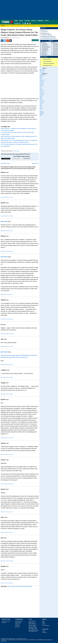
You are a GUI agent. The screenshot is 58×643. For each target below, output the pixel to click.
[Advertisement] (29, 10)
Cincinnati (41, 81)
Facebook (44, 632)
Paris (41, 104)
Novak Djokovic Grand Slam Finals (48, 36)
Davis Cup (41, 85)
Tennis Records (44, 31)
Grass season (42, 93)
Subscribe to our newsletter (48, 63)
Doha (41, 86)
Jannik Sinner (44, 43)
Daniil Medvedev (45, 49)
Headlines (4, 622)
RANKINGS (40, 20)
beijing (41, 77)
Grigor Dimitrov (19, 25)
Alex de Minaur (45, 50)
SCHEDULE (17, 23)
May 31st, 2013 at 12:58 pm (7, 560)
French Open (16, 150)
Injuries (41, 96)
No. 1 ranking (42, 101)
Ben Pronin (4, 221)
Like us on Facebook (47, 61)
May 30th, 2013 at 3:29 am (7, 216)
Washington (42, 112)
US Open (41, 111)
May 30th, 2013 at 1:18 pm (7, 346)
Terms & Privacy (45, 625)
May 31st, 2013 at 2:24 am (7, 511)
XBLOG (21, 20)
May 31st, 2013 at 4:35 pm (7, 582)
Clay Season (42, 82)
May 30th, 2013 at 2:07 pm (7, 377)
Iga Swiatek (55, 52)
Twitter (43, 631)
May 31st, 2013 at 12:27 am (7, 437)
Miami (41, 99)
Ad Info (43, 623)
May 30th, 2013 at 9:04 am (7, 294)
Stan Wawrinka (27, 25)
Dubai (41, 88)
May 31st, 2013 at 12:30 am (7, 454)
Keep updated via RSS (47, 65)
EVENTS (33, 20)
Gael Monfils (12, 25)
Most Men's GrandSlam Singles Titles (33, 628)
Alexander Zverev (45, 45)
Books (41, 78)
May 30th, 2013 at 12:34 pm (7, 333)
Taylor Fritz (44, 52)
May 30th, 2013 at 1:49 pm (7, 364)
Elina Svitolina (34, 25)
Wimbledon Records (45, 33)
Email (43, 622)
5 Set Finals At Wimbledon (46, 34)
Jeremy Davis (42, 70)
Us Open (7, 25)
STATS (47, 20)
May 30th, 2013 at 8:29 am (7, 251)
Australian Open (42, 74)
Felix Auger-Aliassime (46, 47)
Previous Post (6, 163)
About (43, 621)
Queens (41, 105)
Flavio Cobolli (44, 53)
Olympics (41, 103)
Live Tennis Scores (6, 621)
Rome (41, 107)
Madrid (41, 97)
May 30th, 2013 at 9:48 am (7, 319)
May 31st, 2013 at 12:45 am (7, 483)
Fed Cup (41, 89)
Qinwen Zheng (41, 25)
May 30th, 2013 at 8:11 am (7, 230)
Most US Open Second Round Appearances (19, 586)
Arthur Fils (47, 25)
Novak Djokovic (45, 48)
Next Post (35, 163)
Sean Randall (42, 69)
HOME (16, 20)
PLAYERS (27, 20)
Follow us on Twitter (47, 59)
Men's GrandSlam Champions (32, 623)
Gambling (41, 92)
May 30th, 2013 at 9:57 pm (7, 394)
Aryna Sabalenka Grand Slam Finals (48, 38)
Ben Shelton (44, 54)
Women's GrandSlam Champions (32, 625)
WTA (40, 115)
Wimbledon (41, 114)
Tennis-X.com (14, 638)
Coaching (41, 84)
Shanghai (41, 108)
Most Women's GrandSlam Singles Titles (33, 630)
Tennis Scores (44, 30)
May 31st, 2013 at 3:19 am (7, 532)
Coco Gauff (55, 47)
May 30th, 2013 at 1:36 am (7, 197)
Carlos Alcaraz (44, 44)
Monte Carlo (42, 100)
